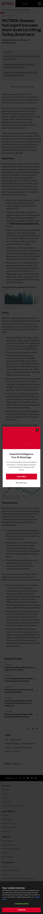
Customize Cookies (21, 904)
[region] (21, 897)
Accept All (21, 910)
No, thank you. (21, 482)
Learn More (21, 476)
